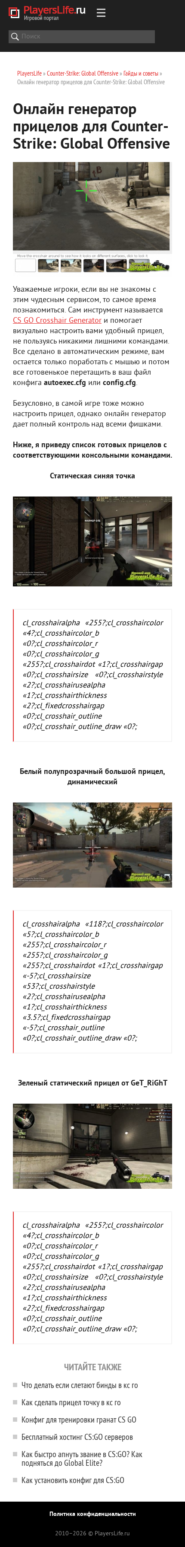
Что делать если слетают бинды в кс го (80, 1384)
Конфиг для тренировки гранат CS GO (79, 1419)
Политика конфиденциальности (92, 1514)
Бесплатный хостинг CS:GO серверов (77, 1436)
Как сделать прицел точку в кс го (71, 1402)
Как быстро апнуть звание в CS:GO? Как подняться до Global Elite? (82, 1458)
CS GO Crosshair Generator (57, 321)
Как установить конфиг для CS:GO (73, 1479)
